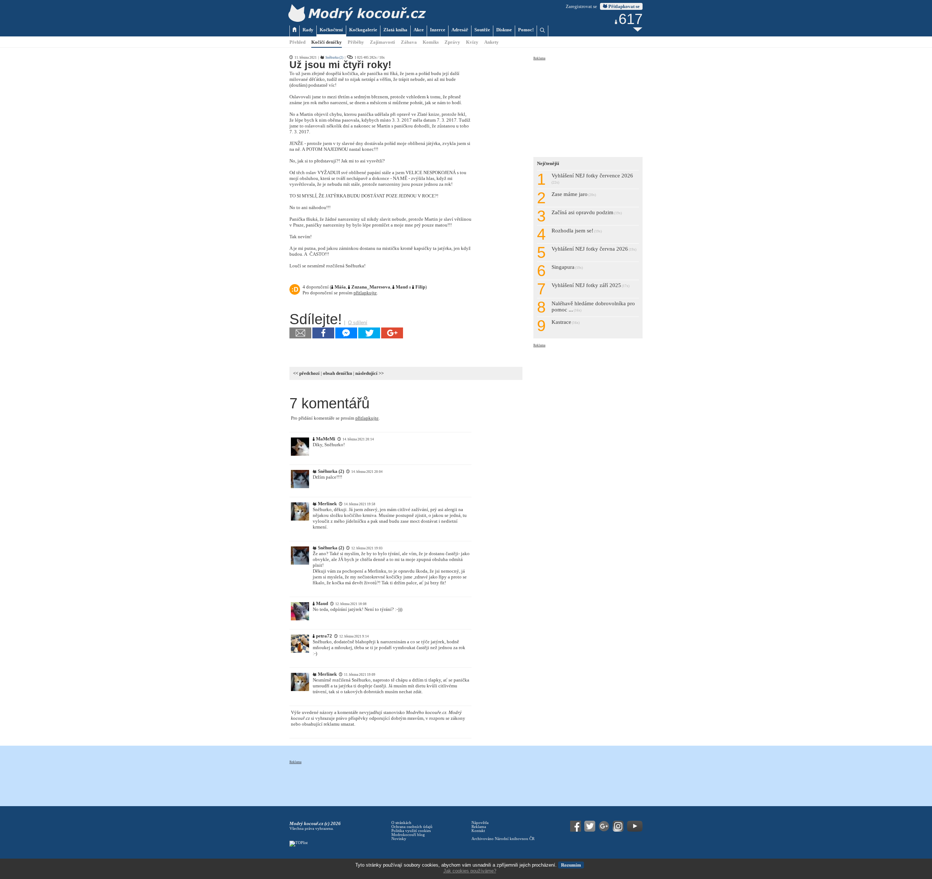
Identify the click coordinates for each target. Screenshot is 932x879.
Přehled (297, 42)
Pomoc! (526, 29)
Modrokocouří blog (408, 835)
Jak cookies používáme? (469, 871)
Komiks (431, 42)
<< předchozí (306, 373)
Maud (402, 287)
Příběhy (356, 42)
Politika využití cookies (411, 831)
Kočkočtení (331, 29)
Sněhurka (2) (334, 57)
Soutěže (482, 29)
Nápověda (480, 823)
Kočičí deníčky (326, 42)
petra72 (324, 636)
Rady (308, 29)
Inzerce (437, 29)
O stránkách (401, 823)
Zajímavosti (382, 42)
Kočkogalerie (363, 29)
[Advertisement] (588, 106)
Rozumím (571, 865)
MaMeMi (325, 439)
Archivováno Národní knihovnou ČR (502, 839)
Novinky (398, 839)
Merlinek (327, 503)
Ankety (491, 42)
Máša (340, 287)
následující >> (369, 373)
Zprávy (452, 42)
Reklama (539, 58)
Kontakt (478, 831)
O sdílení (357, 322)
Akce (419, 29)
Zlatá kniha (395, 29)
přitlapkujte (365, 292)
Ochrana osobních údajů (412, 827)
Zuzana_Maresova (370, 287)
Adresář (459, 29)
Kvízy (472, 42)
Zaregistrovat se (581, 6)
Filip (420, 287)
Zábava (409, 42)
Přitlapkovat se (623, 6)
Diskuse (504, 29)
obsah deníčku (337, 373)
